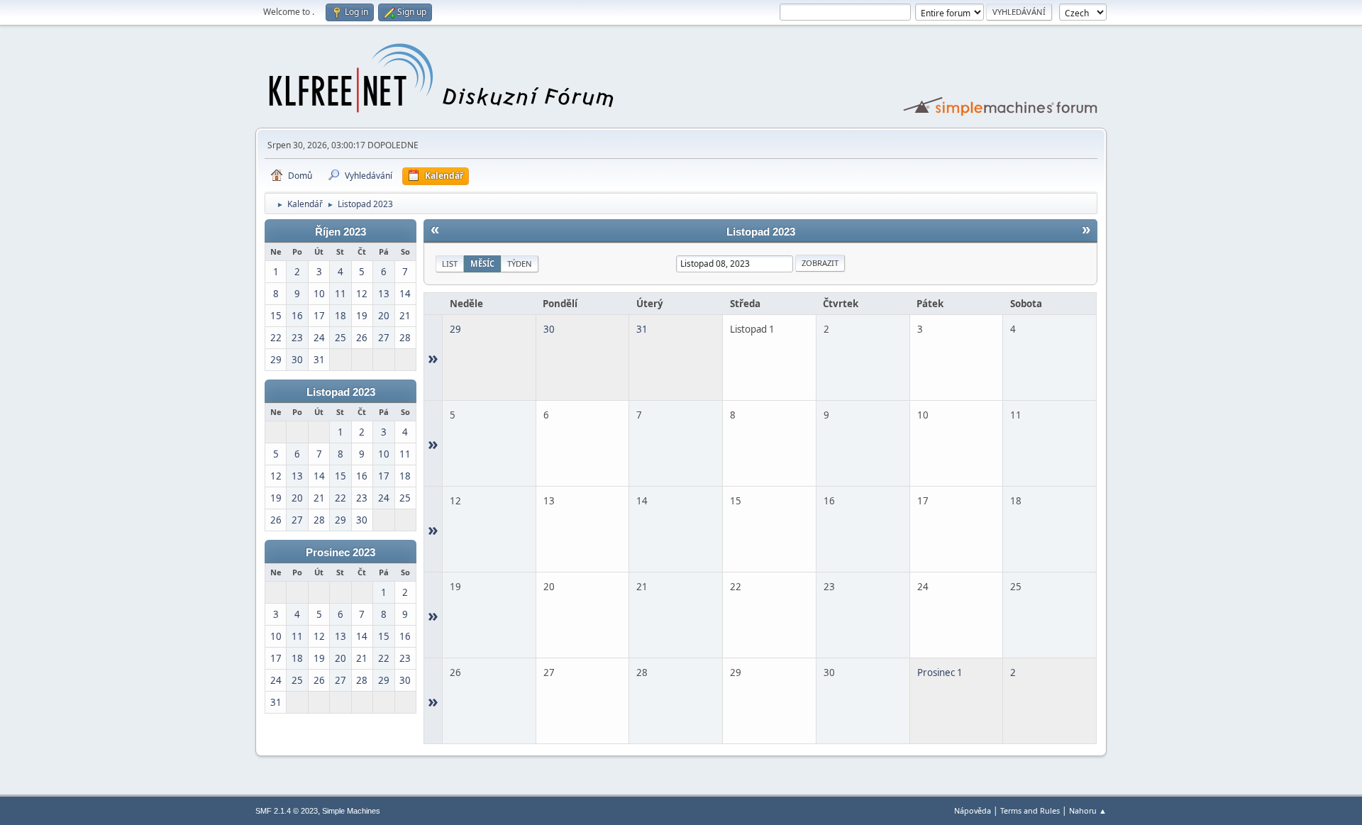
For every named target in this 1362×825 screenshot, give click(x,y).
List (450, 263)
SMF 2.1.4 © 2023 (286, 811)
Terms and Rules (1030, 810)
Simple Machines (351, 811)
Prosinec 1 (940, 672)
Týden (519, 263)
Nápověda (972, 810)
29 (455, 329)
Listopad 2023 (340, 392)
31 (642, 329)
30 (549, 329)
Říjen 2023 (340, 232)
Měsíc (482, 263)
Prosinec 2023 (340, 552)
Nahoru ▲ (1088, 810)
